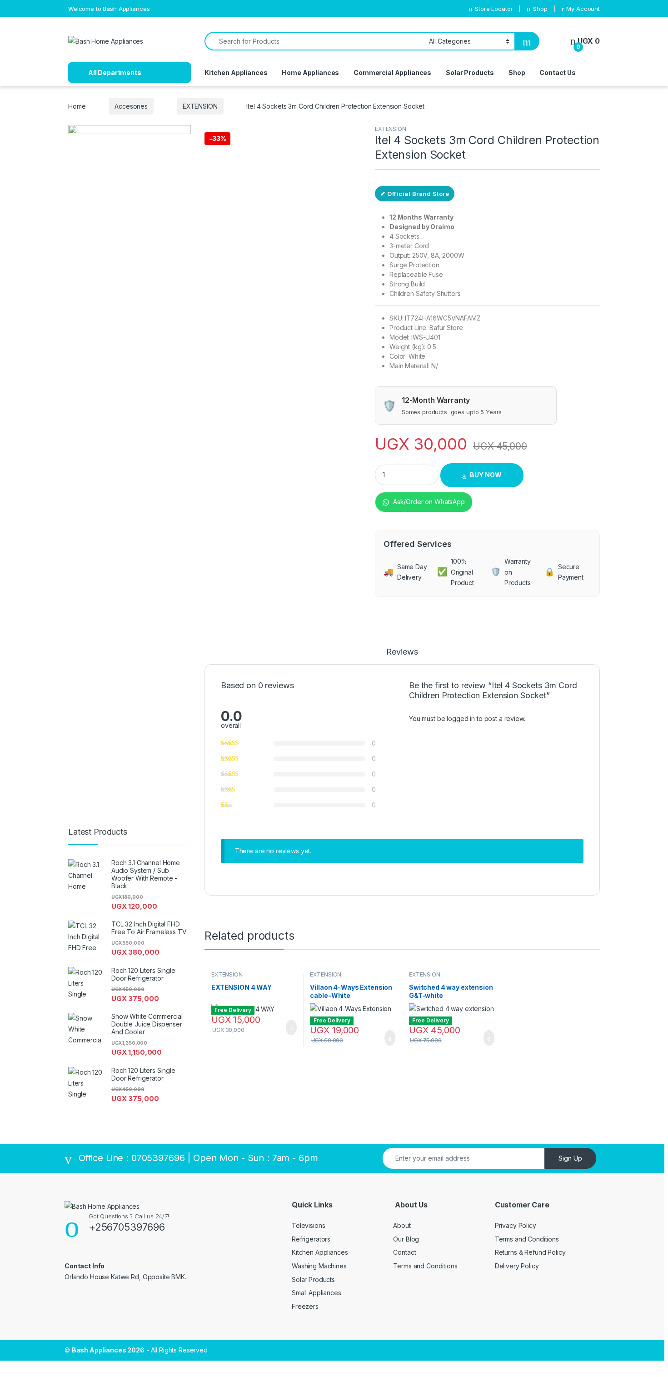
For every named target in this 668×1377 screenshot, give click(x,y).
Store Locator (494, 8)
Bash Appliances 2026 (108, 1350)
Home (76, 106)
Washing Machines (319, 1266)
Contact (404, 1252)
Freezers (305, 1306)
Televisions (308, 1225)
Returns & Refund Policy (530, 1252)
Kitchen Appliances (235, 72)
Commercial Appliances (392, 72)
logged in (461, 718)
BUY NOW (486, 475)
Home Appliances (310, 72)
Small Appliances (316, 1293)
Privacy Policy (515, 1225)
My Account (583, 8)
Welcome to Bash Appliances (109, 8)
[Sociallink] (68, 1297)
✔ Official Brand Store (414, 193)
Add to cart (290, 1027)
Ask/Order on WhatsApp (428, 502)
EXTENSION (200, 106)
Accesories (131, 106)
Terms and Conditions (425, 1266)
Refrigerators (311, 1239)
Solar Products (470, 72)
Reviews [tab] (402, 652)
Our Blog (406, 1239)
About (401, 1225)
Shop (540, 8)
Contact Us (557, 72)
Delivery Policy (517, 1266)
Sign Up (570, 1158)
